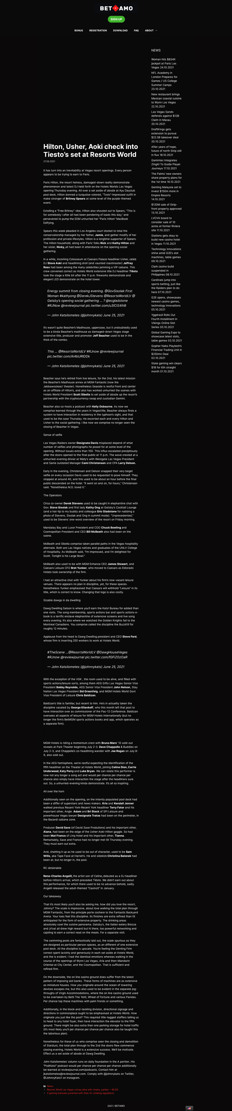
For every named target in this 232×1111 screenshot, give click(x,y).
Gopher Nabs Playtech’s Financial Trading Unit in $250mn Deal (166, 350)
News (50, 1086)
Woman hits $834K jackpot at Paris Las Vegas (163, 63)
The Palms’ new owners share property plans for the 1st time (166, 177)
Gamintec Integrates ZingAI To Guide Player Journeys (165, 164)
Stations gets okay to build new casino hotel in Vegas (165, 239)
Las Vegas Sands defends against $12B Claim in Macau (165, 116)
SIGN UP (116, 19)
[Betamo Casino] (116, 7)
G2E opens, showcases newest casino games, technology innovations (166, 301)
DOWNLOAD (120, 30)
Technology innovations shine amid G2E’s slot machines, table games (166, 253)
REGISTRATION (98, 30)
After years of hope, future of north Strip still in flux (166, 150)
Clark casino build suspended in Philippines (162, 270)
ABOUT (149, 30)
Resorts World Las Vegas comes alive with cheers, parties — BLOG (82, 1089)
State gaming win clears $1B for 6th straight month (166, 367)
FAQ (136, 30)
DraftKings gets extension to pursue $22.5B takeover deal (164, 133)
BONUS (78, 30)
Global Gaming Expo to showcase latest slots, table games (165, 336)
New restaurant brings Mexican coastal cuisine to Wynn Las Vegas (166, 98)
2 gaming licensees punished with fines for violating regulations (80, 1093)
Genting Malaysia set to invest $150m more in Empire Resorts (166, 191)
